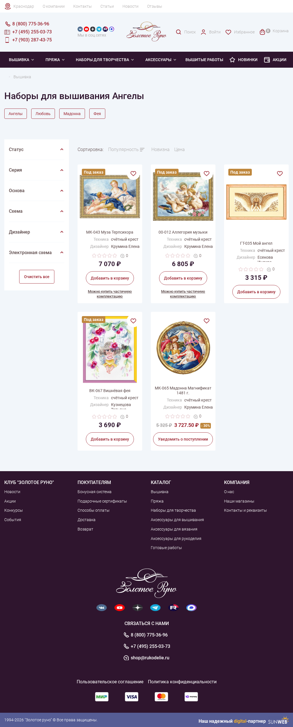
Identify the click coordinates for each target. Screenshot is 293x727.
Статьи (107, 6)
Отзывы (154, 6)
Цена (179, 149)
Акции (279, 59)
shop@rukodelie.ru (150, 658)
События (12, 519)
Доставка (87, 519)
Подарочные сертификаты (102, 501)
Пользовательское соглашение (110, 681)
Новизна (160, 149)
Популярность (123, 149)
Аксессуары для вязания (174, 529)
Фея (97, 113)
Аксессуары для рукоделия (176, 538)
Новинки (248, 59)
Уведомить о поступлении (183, 439)
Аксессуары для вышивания (177, 519)
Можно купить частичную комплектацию (110, 293)
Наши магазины (239, 501)
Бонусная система (95, 491)
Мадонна (72, 113)
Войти (215, 32)
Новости (130, 6)
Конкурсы (13, 510)
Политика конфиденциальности (182, 681)
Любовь (43, 113)
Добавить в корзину (110, 278)
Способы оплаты (94, 510)
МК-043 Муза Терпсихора (109, 232)
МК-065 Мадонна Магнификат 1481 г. (183, 390)
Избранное (244, 32)
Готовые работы (166, 547)
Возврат (85, 529)
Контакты (82, 6)
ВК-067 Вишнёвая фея (109, 390)
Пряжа (52, 60)
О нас (229, 491)
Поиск (190, 32)
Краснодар (23, 6)
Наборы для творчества (102, 60)
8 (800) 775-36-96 (149, 635)
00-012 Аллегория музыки (183, 232)
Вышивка (19, 60)
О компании (54, 6)
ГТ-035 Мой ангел (256, 243)
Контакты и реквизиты (245, 510)
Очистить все (37, 276)
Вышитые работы (204, 59)
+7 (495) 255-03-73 (150, 646)
